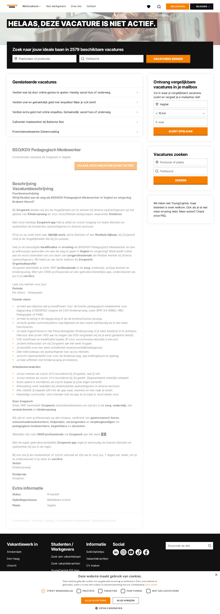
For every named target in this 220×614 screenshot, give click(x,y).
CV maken (92, 565)
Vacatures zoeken (168, 59)
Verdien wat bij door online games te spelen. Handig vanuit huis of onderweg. (61, 92)
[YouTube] (131, 552)
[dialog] (110, 592)
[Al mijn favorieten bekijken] (148, 6)
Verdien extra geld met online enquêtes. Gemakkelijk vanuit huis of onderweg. (61, 112)
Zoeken (180, 180)
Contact (91, 6)
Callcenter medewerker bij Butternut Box (38, 122)
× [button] (216, 575)
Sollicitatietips (95, 551)
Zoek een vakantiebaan (66, 556)
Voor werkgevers (56, 6)
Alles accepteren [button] (95, 600)
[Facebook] (147, 552)
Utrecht (11, 565)
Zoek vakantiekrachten (65, 563)
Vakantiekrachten (97, 558)
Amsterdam (14, 551)
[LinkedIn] (116, 552)
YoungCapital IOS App (65, 570)
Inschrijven (178, 6)
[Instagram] (124, 552)
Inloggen (201, 6)
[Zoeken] (159, 6)
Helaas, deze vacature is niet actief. (105, 165)
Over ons (76, 6)
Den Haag (13, 558)
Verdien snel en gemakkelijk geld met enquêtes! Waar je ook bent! (54, 102)
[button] (110, 608)
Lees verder (151, 584)
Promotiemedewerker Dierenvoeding (35, 131)
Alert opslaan (180, 131)
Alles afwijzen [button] (126, 600)
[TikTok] (139, 552)
